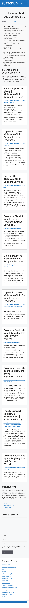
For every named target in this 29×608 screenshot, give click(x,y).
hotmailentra (7, 507)
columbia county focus (8, 574)
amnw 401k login (6, 580)
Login (5, 503)
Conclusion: (7, 65)
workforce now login (7, 585)
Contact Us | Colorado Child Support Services (11, 37)
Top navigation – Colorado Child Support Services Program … (12, 34)
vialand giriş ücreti (7, 590)
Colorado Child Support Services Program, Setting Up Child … (14, 41)
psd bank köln (6, 583)
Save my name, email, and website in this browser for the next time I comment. (15, 547)
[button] (21, 3)
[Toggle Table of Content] (24, 26)
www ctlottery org (9, 505)
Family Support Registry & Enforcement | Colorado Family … (14, 59)
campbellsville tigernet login (9, 587)
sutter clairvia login (7, 576)
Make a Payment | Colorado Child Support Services (12, 44)
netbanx (4, 569)
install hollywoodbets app (9, 567)
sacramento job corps (8, 592)
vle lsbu (4, 596)
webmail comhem (7, 594)
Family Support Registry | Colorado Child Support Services (14, 31)
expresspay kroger (7, 578)
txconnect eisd (6, 564)
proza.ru (4, 571)
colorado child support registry (11, 28)
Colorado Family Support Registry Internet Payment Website (14, 53)
